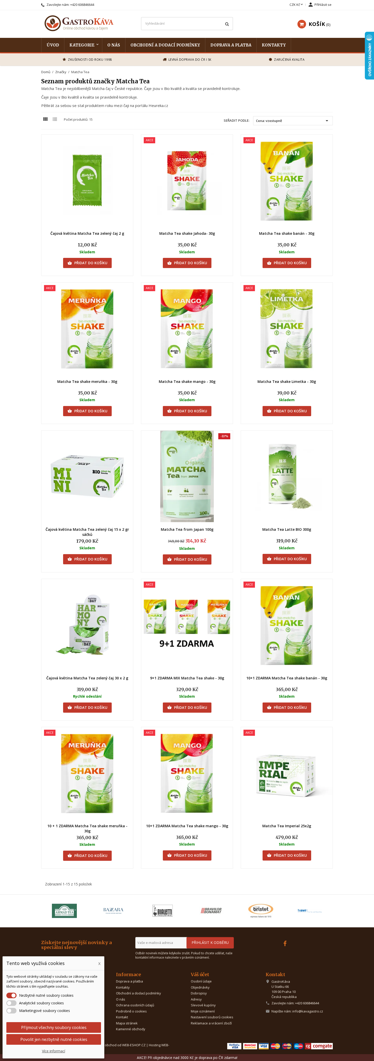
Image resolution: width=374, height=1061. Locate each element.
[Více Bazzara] (113, 910)
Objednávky (200, 987)
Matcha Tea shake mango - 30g (187, 381)
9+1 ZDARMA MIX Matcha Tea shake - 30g (187, 678)
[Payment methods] (280, 1045)
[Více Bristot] (261, 910)
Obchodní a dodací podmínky (165, 45)
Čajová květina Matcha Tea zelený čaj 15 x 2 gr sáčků (87, 532)
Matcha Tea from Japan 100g (187, 529)
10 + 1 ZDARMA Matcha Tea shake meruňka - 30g (87, 828)
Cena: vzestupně (293, 121)
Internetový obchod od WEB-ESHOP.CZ (116, 1045)
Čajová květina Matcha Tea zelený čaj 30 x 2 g (87, 678)
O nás (113, 45)
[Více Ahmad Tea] (64, 910)
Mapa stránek (127, 1023)
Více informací (53, 1051)
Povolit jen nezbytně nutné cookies (53, 1039)
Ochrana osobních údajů (135, 1005)
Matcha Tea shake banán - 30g (286, 233)
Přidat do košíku (87, 262)
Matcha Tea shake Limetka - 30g (286, 381)
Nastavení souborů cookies (212, 1017)
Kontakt (122, 1017)
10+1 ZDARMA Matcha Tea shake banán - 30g (286, 678)
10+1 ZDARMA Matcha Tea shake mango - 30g (187, 825)
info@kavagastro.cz (307, 1011)
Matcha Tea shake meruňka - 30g (87, 381)
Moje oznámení (203, 1011)
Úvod (53, 45)
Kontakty (274, 45)
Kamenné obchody (130, 1029)
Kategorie (81, 45)
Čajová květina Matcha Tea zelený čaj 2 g (87, 233)
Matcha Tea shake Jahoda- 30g (187, 233)
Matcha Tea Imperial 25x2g (286, 825)
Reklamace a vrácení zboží (211, 1023)
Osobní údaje (201, 981)
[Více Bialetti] (162, 910)
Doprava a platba (230, 45)
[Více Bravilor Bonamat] (212, 910)
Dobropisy (199, 993)
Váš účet (200, 974)
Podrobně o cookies (131, 1011)
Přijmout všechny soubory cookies (54, 1027)
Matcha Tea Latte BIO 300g (286, 529)
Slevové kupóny (203, 1005)
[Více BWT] (310, 910)
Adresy (196, 999)
